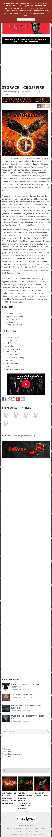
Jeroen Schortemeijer (9, 92)
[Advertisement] (26, 63)
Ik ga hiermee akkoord (26, 19)
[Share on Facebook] (4, 399)
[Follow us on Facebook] (39, 106)
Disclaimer (7, 752)
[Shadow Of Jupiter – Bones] (42, 783)
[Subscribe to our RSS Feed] (43, 106)
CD (36, 92)
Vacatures (7, 757)
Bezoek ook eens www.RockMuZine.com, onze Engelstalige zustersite (26, 40)
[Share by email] (23, 399)
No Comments (16, 690)
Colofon (7, 749)
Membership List (19, 834)
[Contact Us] (48, 106)
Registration (37, 834)
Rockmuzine (29, 826)
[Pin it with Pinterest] (18, 399)
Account (40, 831)
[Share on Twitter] (9, 399)
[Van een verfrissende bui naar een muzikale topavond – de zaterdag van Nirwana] (25, 783)
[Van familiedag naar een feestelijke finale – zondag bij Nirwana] (9, 783)
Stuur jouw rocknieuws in (13, 754)
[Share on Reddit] (13, 399)
